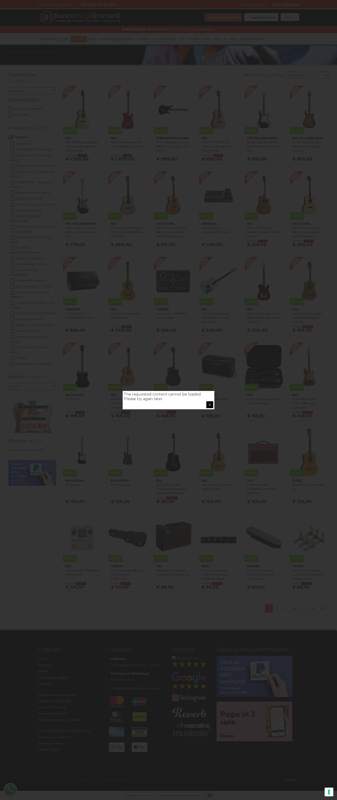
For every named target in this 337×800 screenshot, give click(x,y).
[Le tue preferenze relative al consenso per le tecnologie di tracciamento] (329, 792)
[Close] (209, 404)
